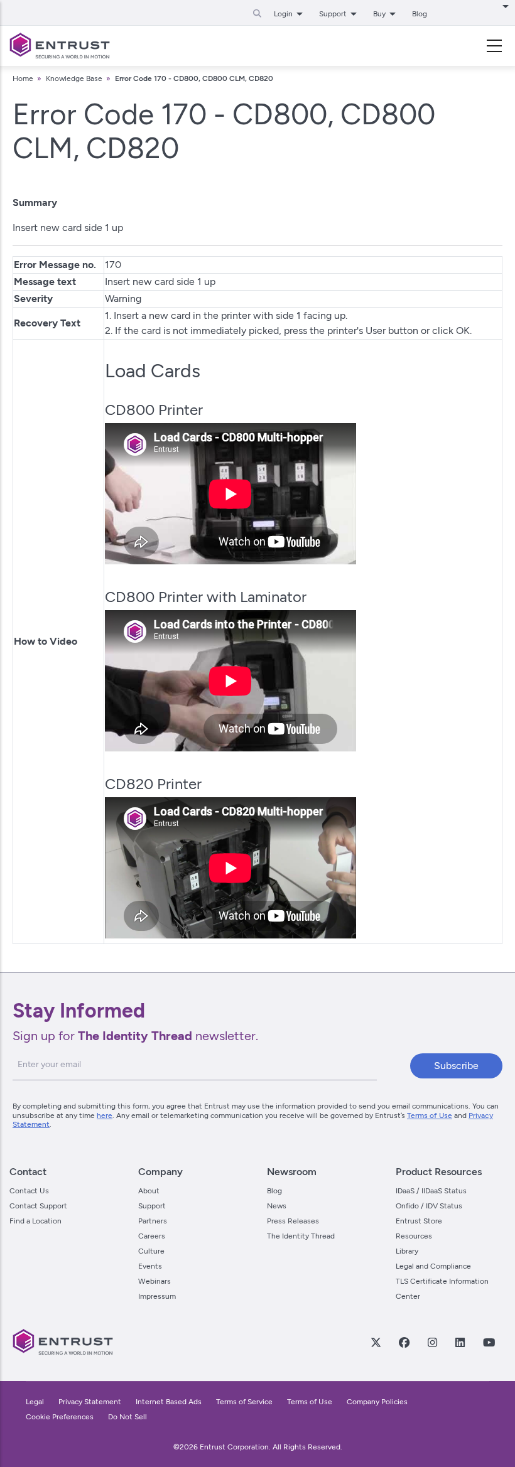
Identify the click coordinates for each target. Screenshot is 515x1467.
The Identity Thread (301, 1236)
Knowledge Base (74, 78)
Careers (151, 1236)
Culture (151, 1251)
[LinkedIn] (459, 1342)
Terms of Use (429, 1115)
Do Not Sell (127, 1416)
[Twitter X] (375, 1342)
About (149, 1190)
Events (150, 1266)
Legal (35, 1401)
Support (152, 1205)
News (276, 1205)
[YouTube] (488, 1342)
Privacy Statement (89, 1401)
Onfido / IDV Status (429, 1205)
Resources (414, 1236)
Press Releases (293, 1221)
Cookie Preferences (60, 1416)
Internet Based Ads (169, 1401)
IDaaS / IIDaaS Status (431, 1190)
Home (23, 78)
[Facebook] (404, 1342)
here (104, 1115)
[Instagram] (432, 1342)
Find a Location (35, 1221)
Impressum (157, 1296)
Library (407, 1251)
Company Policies (377, 1401)
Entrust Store (419, 1221)
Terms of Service (244, 1401)
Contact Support (38, 1205)
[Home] (59, 46)
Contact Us (29, 1190)
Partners (152, 1221)
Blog (419, 13)
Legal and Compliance (433, 1266)
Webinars (154, 1281)
